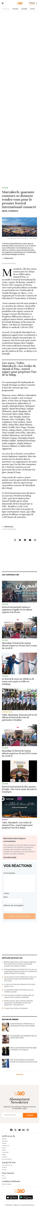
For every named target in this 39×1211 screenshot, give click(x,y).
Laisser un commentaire (19, 916)
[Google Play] (26, 1197)
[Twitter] (15, 1130)
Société (32, 9)
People (4, 1154)
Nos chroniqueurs (7, 1159)
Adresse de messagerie (14, 905)
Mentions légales (6, 1184)
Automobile (5, 1152)
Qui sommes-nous (7, 1165)
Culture (5, 188)
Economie (24, 9)
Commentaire (9, 873)
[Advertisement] (19, 97)
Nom (6, 897)
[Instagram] (27, 1130)
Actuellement (6, 9)
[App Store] (12, 1197)
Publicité (4, 1167)
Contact (4, 1178)
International (5, 1145)
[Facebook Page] (11, 1130)
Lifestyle (4, 1157)
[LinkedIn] (23, 1130)
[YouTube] (19, 1130)
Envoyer (30, 1115)
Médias (4, 1150)
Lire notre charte (9, 857)
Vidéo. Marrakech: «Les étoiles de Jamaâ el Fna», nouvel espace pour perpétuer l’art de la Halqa (19, 369)
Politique (15, 9)
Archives (4, 1169)
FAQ (3, 1175)
